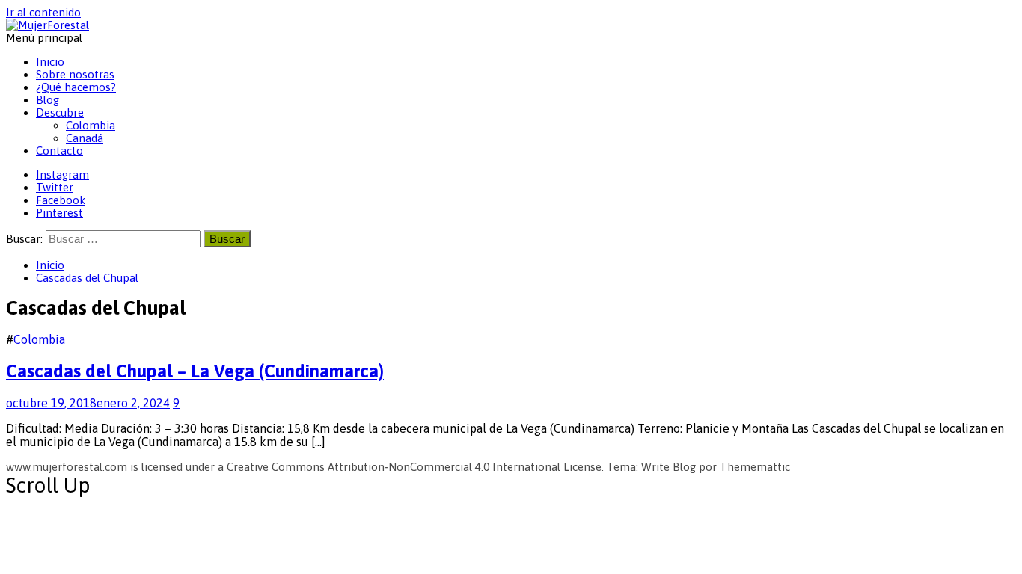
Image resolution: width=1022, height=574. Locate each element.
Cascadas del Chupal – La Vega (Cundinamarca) (195, 371)
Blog (47, 99)
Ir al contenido (43, 12)
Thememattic (755, 466)
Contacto (59, 150)
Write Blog (668, 466)
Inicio (50, 61)
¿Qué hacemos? (76, 87)
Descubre (60, 112)
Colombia (90, 125)
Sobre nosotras (75, 74)
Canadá (84, 138)
